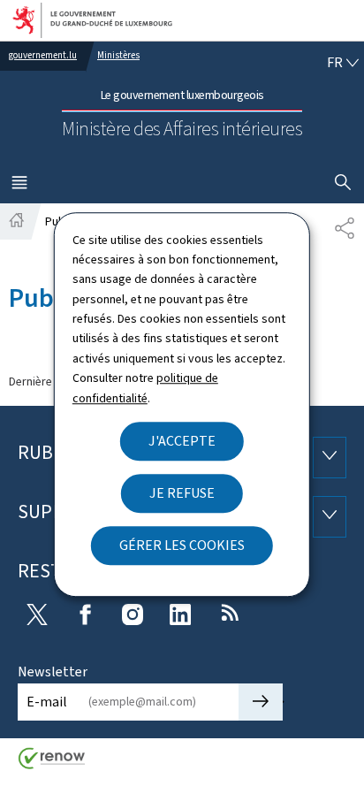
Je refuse (182, 493)
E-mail (47, 701)
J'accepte (182, 440)
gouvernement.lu (43, 55)
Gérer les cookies (182, 545)
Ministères (118, 55)
